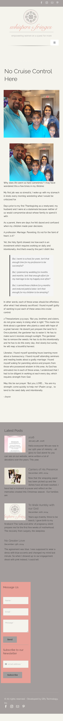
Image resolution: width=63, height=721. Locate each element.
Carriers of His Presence (43, 469)
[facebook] (41, 2)
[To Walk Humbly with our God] (14, 511)
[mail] (52, 2)
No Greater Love (14, 540)
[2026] (14, 444)
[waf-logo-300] (31, 9)
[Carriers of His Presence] (14, 476)
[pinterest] (57, 2)
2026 (31, 437)
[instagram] (47, 2)
